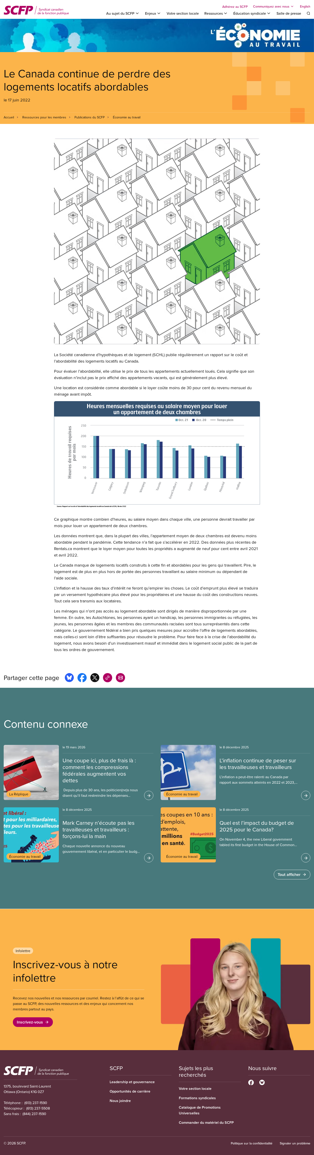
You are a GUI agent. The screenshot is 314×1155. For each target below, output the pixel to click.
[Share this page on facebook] (82, 678)
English (305, 6)
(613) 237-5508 (38, 1108)
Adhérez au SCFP (235, 6)
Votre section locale (183, 13)
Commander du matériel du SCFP (206, 1122)
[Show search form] (308, 13)
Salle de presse (289, 13)
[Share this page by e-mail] (120, 678)
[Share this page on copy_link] (107, 678)
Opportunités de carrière (130, 1091)
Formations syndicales (197, 1098)
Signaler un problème (295, 1143)
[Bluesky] (262, 1082)
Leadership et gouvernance (132, 1082)
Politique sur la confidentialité (251, 1143)
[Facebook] (251, 1082)
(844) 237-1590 (34, 1113)
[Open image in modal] (157, 241)
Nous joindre (120, 1100)
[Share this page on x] (94, 678)
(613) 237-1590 (35, 1102)
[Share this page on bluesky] (69, 678)
